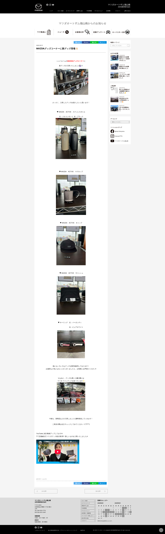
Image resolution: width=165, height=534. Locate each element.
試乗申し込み (80, 10)
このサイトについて (40, 530)
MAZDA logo (38, 7)
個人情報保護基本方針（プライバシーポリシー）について (62, 530)
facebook (47, 5)
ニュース (44, 479)
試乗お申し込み (85, 505)
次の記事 (44, 491)
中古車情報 (89, 10)
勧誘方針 (83, 530)
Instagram (50, 5)
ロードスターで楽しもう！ (87, 515)
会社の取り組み (85, 518)
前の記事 (98, 491)
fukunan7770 (118, 136)
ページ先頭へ (161, 530)
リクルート (117, 10)
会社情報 (108, 10)
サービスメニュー (99, 10)
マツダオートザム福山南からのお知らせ (82, 23)
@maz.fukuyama (119, 131)
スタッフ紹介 (60, 10)
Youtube (53, 5)
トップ (51, 10)
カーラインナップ (70, 10)
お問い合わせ (127, 10)
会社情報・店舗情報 (86, 513)
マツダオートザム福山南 (119, 6)
